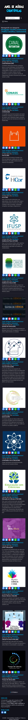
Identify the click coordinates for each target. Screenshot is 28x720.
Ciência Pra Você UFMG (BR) (10, 639)
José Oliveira (15, 61)
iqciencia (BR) (6, 417)
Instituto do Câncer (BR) (9, 283)
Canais (3, 58)
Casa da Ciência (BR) (8, 366)
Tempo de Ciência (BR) (8, 679)
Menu (6, 21)
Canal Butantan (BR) (8, 63)
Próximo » (15, 692)
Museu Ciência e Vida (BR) (9, 596)
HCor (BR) (5, 197)
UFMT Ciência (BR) (7, 547)
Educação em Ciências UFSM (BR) (11, 499)
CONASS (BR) (6, 112)
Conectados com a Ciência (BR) (11, 460)
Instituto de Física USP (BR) (10, 241)
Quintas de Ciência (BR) (9, 326)
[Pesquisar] (21, 18)
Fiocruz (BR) (5, 155)
